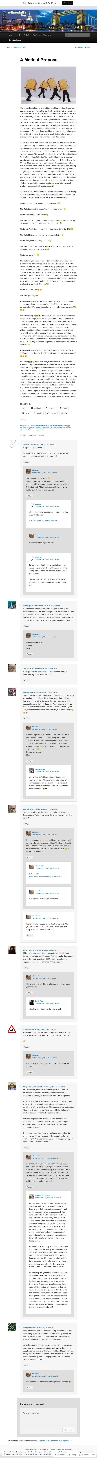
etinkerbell (23, 430)
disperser (26, 444)
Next (87, 47)
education (38, 428)
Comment (68, 1430)
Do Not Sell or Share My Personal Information (57, 1450)
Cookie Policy (47, 1454)
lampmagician (28, 692)
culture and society (42, 426)
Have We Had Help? (45, 671)
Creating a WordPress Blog (42, 35)
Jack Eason (27, 669)
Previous (79, 47)
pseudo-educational (56, 426)
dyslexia (31, 428)
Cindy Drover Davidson (31, 1087)
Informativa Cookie (14, 40)
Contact (26, 35)
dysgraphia (24, 428)
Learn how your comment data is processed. (55, 1440)
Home (10, 35)
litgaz (25, 1328)
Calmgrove (27, 1029)
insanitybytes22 (28, 606)
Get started (67, 3)
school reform (64, 428)
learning (56, 428)
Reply (26, 462)
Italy (51, 428)
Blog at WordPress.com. (33, 1450)
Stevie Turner (27, 950)
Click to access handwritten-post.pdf (43, 520)
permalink (40, 430)
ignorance (45, 428)
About (18, 35)
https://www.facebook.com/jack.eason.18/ (45, 876)
